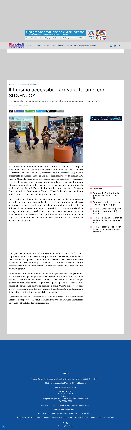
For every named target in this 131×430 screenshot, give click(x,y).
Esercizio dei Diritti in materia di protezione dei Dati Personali (65, 405)
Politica (53, 46)
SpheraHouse (69, 426)
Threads (52, 111)
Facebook (20, 111)
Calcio (29, 46)
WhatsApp (30, 111)
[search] (120, 45)
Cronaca (46, 46)
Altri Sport (37, 46)
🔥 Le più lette (96, 188)
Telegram (41, 111)
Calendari (94, 46)
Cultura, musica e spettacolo (27, 85)
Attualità (61, 46)
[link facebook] (115, 45)
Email (61, 111)
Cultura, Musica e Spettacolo (77, 46)
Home (11, 85)
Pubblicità (65, 373)
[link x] (111, 45)
